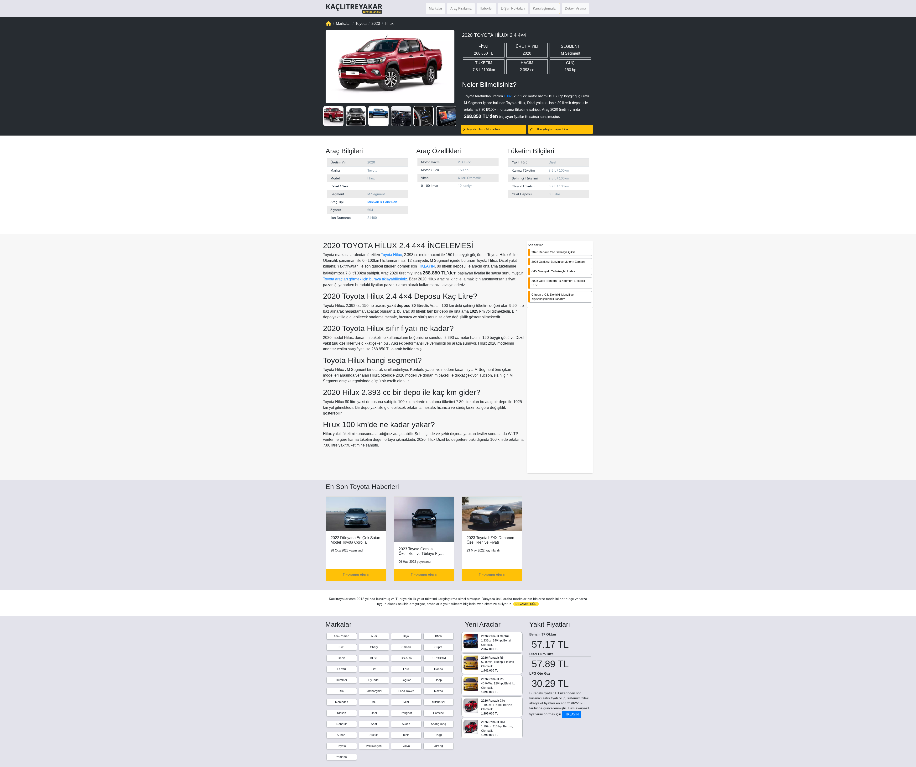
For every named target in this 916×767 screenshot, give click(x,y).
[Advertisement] (560, 390)
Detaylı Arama (575, 8)
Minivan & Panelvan (382, 202)
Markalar (435, 8)
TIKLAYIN (426, 266)
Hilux (508, 96)
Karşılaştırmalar (545, 8)
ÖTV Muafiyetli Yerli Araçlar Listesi (553, 271)
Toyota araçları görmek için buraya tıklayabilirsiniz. (365, 279)
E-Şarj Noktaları (513, 8)
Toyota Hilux (391, 255)
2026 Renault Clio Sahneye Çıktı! (553, 252)
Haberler (486, 8)
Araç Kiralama (461, 8)
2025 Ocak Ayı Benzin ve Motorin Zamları (558, 261)
